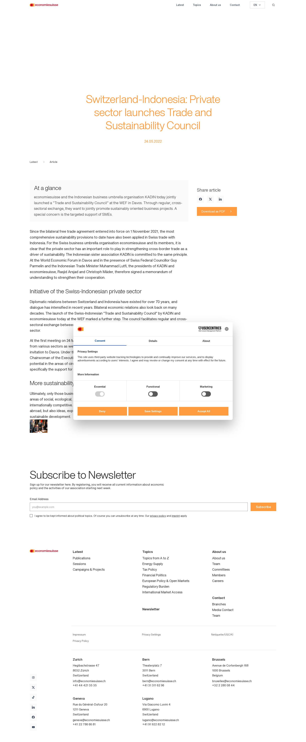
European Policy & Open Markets (165, 580)
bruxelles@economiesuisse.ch (232, 681)
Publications (81, 558)
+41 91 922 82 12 (153, 724)
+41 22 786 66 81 (84, 724)
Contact (235, 5)
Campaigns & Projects (89, 569)
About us (215, 5)
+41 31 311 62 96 (153, 685)
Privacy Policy (81, 641)
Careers (217, 580)
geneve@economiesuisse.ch (91, 720)
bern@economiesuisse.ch (159, 681)
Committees (221, 569)
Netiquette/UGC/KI (222, 634)
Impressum (79, 634)
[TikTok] (33, 697)
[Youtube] (33, 727)
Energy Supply (152, 563)
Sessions (79, 563)
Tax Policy (149, 569)
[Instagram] (33, 677)
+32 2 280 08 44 (223, 685)
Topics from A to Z (155, 558)
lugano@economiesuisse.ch (160, 720)
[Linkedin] (220, 199)
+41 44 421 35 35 (85, 685)
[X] (210, 199)
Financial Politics (154, 575)
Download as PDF (213, 211)
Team (216, 563)
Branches (219, 604)
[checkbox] (31, 515)
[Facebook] (200, 199)
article (53, 162)
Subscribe (263, 507)
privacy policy (158, 516)
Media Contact (222, 609)
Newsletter (151, 609)
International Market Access (162, 592)
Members (218, 575)
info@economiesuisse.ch (89, 681)
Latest (180, 5)
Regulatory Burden (155, 586)
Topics (197, 5)
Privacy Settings (151, 634)
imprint (176, 516)
